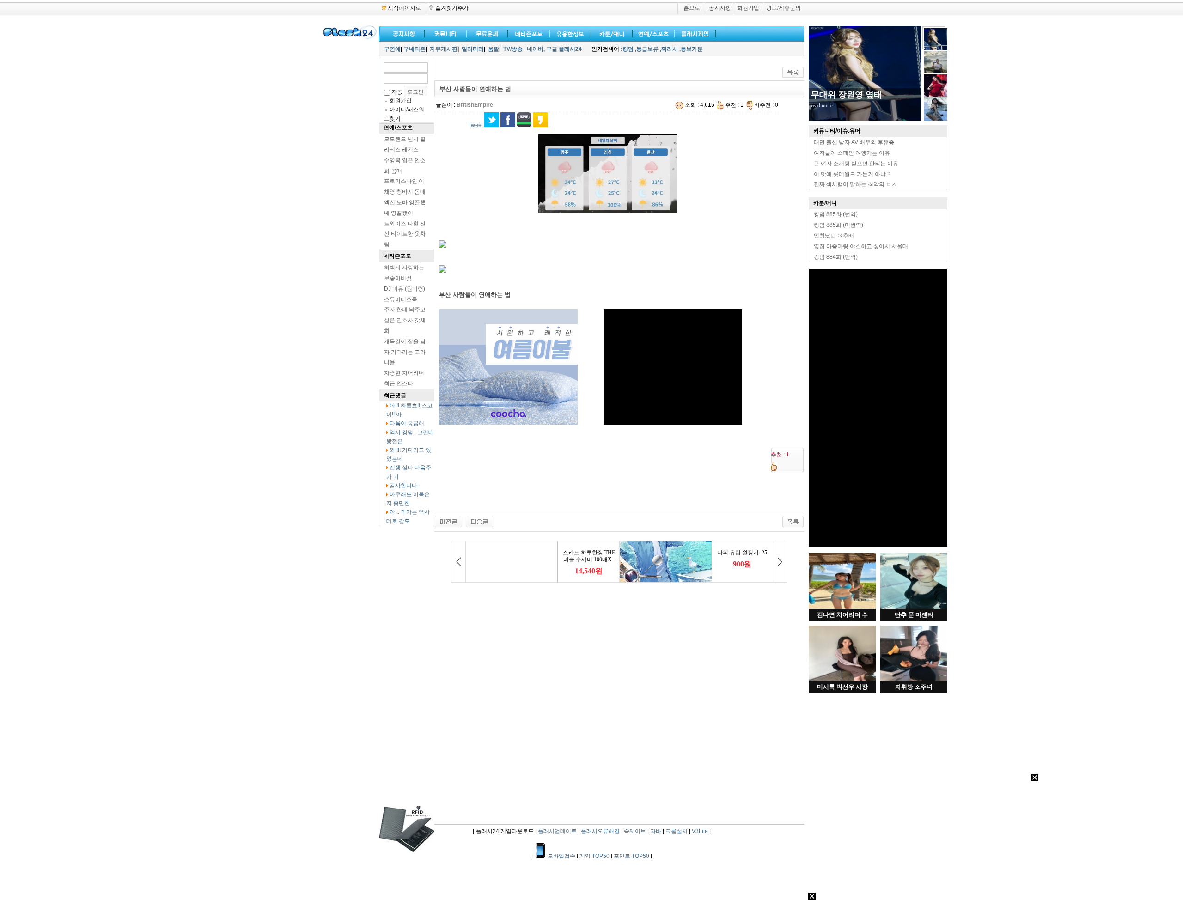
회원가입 (748, 8)
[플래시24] (349, 38)
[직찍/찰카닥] (526, 33)
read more (822, 105)
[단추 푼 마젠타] (913, 607)
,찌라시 (669, 49)
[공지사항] (402, 33)
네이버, (536, 49)
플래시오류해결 (601, 831)
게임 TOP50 (594, 856)
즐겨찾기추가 (451, 8)
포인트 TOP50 (631, 856)
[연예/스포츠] (651, 33)
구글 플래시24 (564, 49)
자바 (655, 831)
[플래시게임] (693, 33)
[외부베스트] (610, 33)
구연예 (392, 49)
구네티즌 (414, 49)
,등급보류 (647, 49)
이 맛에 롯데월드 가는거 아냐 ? (852, 174)
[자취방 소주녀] (913, 679)
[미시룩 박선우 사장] (842, 679)
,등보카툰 (691, 49)
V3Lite (700, 831)
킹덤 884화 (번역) (836, 257)
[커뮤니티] (446, 33)
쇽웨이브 (635, 831)
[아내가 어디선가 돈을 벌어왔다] (479, 521)
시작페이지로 (404, 8)
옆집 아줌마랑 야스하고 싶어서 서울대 (861, 246)
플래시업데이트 (557, 831)
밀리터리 (473, 49)
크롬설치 (676, 831)
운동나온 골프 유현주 (850, 94)
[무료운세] (485, 33)
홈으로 (691, 8)
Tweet (475, 125)
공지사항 (720, 8)
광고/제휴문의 (783, 8)
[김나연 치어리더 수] (842, 607)
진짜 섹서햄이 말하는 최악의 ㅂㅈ (855, 184)
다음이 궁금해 (407, 423)
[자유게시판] (568, 33)
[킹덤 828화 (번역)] (448, 521)
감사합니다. (404, 485)
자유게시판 (443, 49)
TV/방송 (513, 49)
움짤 (493, 49)
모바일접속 (562, 856)
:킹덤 (627, 49)
